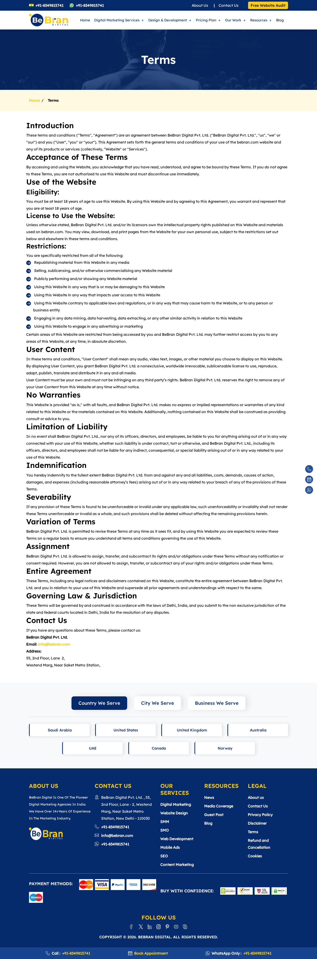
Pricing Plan (206, 20)
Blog (280, 20)
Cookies (255, 856)
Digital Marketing (175, 804)
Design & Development (167, 20)
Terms (253, 831)
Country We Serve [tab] (99, 703)
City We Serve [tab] (157, 703)
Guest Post (213, 814)
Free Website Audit (268, 5)
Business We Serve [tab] (217, 703)
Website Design (174, 813)
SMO (164, 830)
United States (125, 730)
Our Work (233, 20)
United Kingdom (192, 730)
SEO (164, 856)
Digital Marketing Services (116, 20)
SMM (164, 821)
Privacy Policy (260, 814)
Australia (258, 730)
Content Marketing (177, 864)
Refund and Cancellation (259, 844)
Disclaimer (257, 823)
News (209, 797)
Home (85, 20)
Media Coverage (218, 806)
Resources (258, 20)
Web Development (176, 838)
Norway (225, 748)
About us (256, 797)
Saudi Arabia (60, 730)
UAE (93, 748)
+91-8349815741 (50, 5)
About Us (200, 5)
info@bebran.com (54, 644)
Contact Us (229, 5)
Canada (159, 748)
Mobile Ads (170, 847)
